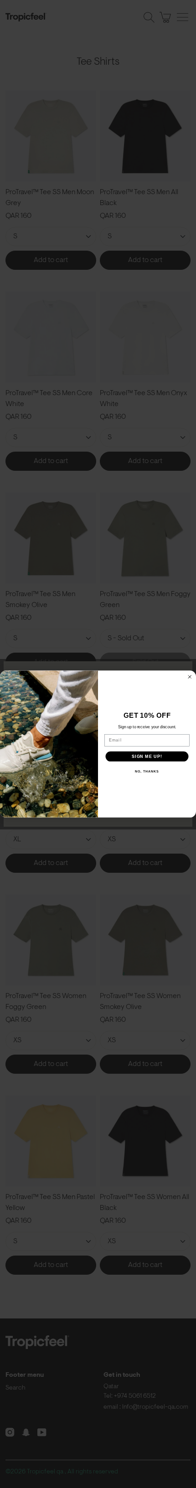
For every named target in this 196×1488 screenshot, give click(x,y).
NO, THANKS (147, 771)
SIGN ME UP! (147, 756)
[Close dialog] (190, 677)
